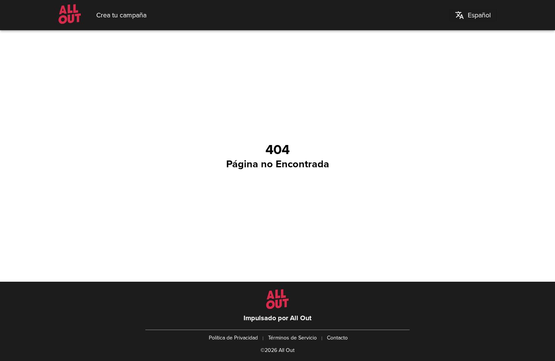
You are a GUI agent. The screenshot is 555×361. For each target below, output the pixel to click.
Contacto (337, 338)
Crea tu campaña (121, 15)
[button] (472, 15)
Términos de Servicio (292, 338)
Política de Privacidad (233, 338)
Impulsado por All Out (277, 318)
